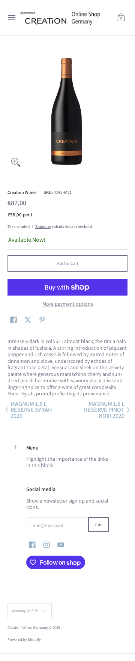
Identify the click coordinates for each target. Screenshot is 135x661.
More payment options (67, 304)
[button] (121, 17)
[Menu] (11, 17)
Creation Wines (22, 192)
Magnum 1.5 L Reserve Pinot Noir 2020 (104, 410)
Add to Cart (67, 263)
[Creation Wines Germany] (65, 18)
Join (98, 524)
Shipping (43, 226)
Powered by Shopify (24, 639)
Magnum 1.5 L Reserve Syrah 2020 (31, 410)
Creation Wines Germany (28, 627)
